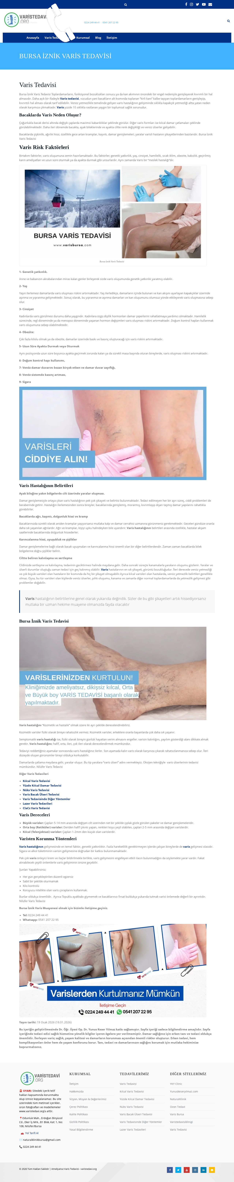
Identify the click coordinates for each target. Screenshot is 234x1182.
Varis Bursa (177, 1114)
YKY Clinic (176, 1084)
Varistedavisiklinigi (181, 1122)
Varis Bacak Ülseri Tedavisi (136, 1114)
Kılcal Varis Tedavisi (132, 1091)
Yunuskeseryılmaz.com (184, 1091)
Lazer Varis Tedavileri (133, 1129)
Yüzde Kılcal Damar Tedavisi (137, 1099)
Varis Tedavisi (128, 1084)
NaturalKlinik (178, 1099)
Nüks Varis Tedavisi (132, 1106)
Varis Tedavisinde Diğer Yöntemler (141, 1122)
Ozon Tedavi (177, 1106)
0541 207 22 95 (110, 22)
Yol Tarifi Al (31, 1133)
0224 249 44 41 (92, 22)
